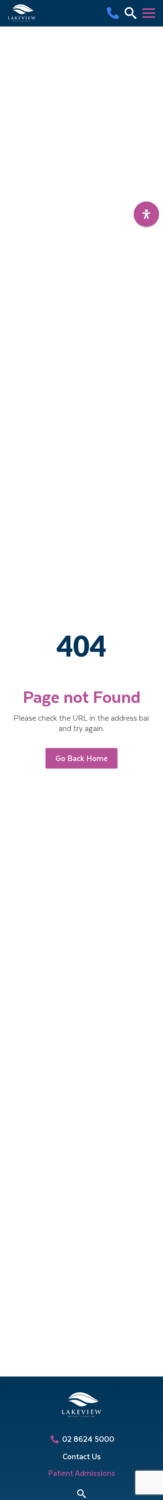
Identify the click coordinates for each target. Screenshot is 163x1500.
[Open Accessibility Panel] (146, 214)
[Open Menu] (148, 13)
